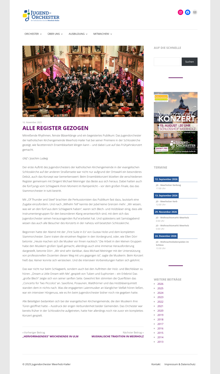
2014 (160, 337)
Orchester (32, 33)
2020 (160, 310)
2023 (160, 297)
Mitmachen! (101, 33)
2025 (160, 288)
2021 (160, 306)
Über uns (54, 33)
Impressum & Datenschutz (179, 364)
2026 (160, 283)
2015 (160, 332)
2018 (160, 319)
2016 (160, 328)
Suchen (189, 61)
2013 (160, 341)
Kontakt (155, 364)
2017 (160, 324)
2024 (160, 292)
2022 (160, 301)
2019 (160, 315)
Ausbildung (77, 33)
